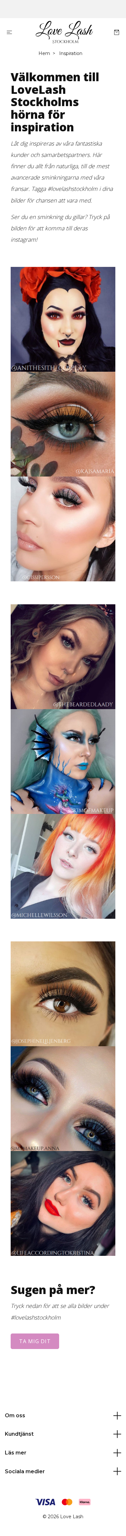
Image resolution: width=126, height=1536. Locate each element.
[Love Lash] (64, 32)
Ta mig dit (35, 1341)
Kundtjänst (19, 1434)
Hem (44, 53)
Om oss (15, 1415)
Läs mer (15, 1453)
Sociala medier (25, 1471)
